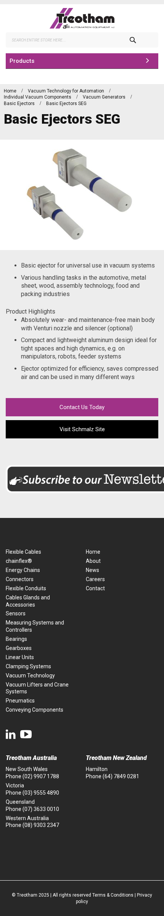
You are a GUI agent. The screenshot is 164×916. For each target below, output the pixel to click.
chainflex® (19, 561)
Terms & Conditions (112, 895)
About (93, 561)
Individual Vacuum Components (38, 97)
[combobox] (82, 40)
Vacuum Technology (30, 675)
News (92, 570)
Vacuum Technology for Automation (66, 91)
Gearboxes (19, 648)
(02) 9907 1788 (41, 776)
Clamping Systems (28, 666)
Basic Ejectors (20, 103)
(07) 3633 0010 (41, 809)
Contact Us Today (82, 407)
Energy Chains (23, 570)
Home (11, 91)
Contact (95, 588)
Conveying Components (34, 710)
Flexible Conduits (26, 588)
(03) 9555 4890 (41, 793)
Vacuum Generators (105, 97)
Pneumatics (20, 701)
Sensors (16, 613)
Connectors (20, 579)
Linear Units (20, 657)
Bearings (16, 639)
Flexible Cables (23, 552)
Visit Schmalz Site (82, 429)
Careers (95, 579)
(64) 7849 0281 (121, 776)
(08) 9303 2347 (41, 825)
